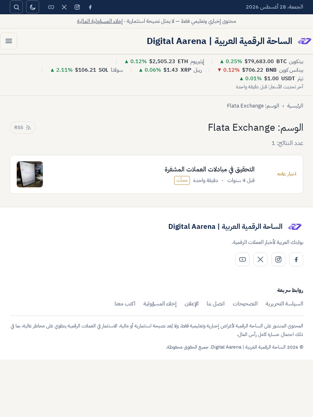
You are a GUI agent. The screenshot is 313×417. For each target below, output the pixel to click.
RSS (18, 127)
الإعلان (191, 303)
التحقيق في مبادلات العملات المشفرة (210, 169)
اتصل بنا (216, 303)
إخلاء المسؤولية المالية (100, 21)
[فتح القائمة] (8, 41)
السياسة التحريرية (284, 303)
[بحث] (16, 6)
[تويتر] (64, 7)
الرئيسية (295, 106)
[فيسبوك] (90, 7)
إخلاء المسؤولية (159, 303)
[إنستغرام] (77, 7)
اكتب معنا (125, 303)
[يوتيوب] (51, 7)
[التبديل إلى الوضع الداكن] (32, 6)
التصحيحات (245, 303)
